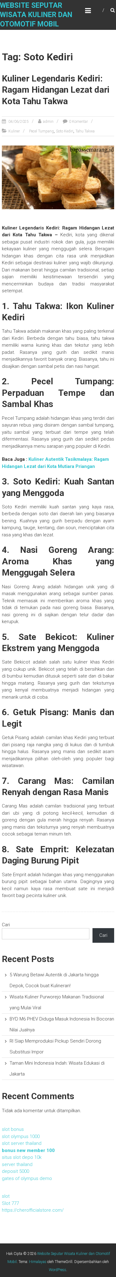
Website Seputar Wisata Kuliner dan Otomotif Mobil (36, 14)
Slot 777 (10, 1203)
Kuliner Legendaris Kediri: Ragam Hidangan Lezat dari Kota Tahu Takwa (56, 89)
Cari (6, 925)
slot (6, 1196)
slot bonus (13, 1129)
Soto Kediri (64, 131)
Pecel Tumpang (41, 131)
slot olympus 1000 (21, 1136)
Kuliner (14, 131)
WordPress (57, 1270)
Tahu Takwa (85, 131)
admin (48, 121)
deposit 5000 (15, 1171)
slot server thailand (21, 1143)
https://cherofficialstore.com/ (33, 1210)
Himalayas (37, 1262)
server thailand (17, 1164)
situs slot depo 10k (21, 1157)
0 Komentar (78, 121)
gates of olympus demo (27, 1178)
